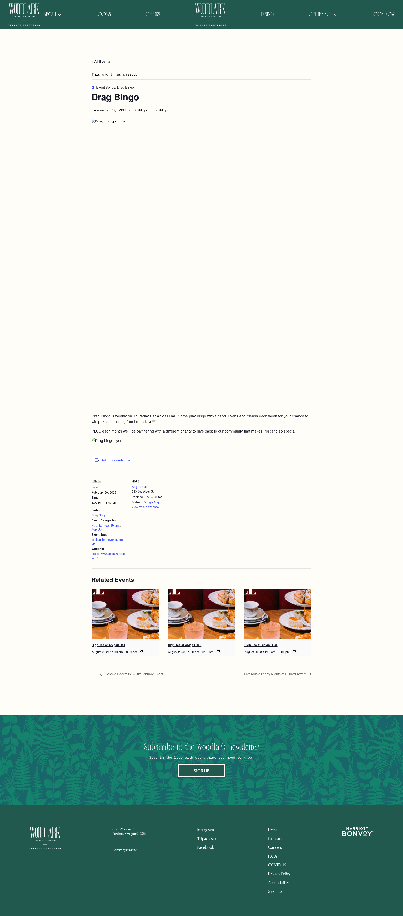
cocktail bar (99, 539)
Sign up (201, 770)
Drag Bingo (99, 515)
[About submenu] (59, 14)
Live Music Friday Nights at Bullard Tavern (275, 674)
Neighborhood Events (106, 525)
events (112, 539)
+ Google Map (150, 502)
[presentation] (125, 614)
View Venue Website (145, 507)
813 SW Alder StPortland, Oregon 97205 (129, 831)
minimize (131, 850)
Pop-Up (97, 529)
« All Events (101, 61)
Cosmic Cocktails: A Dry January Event (133, 674)
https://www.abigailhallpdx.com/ (109, 555)
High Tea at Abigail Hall (108, 645)
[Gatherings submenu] (335, 14)
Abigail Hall (139, 487)
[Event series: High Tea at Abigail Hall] (141, 651)
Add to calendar (113, 460)
